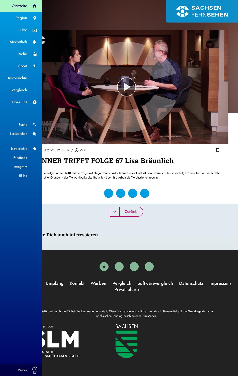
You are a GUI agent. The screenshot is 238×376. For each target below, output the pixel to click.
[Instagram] (134, 266)
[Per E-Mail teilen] (144, 193)
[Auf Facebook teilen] (108, 193)
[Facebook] (119, 266)
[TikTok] (149, 266)
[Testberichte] (104, 266)
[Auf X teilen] (120, 193)
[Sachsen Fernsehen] (202, 11)
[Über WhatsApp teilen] (132, 193)
